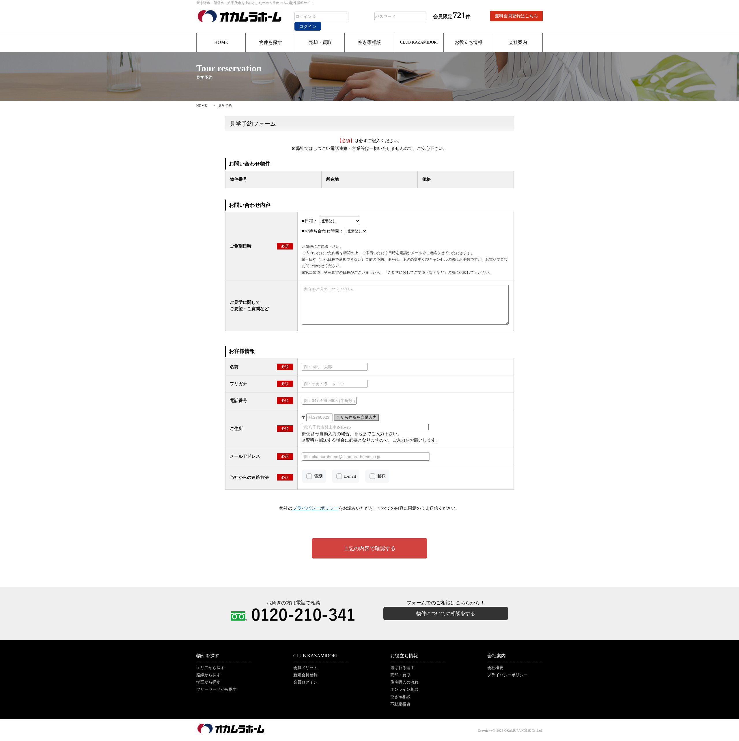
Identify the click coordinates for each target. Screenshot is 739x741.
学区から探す (208, 682)
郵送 (381, 476)
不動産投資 (400, 704)
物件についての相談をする (445, 613)
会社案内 (518, 42)
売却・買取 (320, 42)
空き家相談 (369, 42)
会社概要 (495, 668)
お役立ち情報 (468, 42)
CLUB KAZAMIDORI (419, 42)
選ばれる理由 (402, 668)
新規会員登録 (305, 675)
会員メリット (305, 668)
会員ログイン (305, 682)
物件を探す (270, 42)
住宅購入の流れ (404, 682)
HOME (221, 42)
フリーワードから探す (216, 689)
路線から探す (208, 675)
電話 (318, 476)
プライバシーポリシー (507, 675)
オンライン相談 (404, 689)
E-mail (350, 476)
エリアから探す (210, 668)
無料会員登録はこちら (516, 16)
